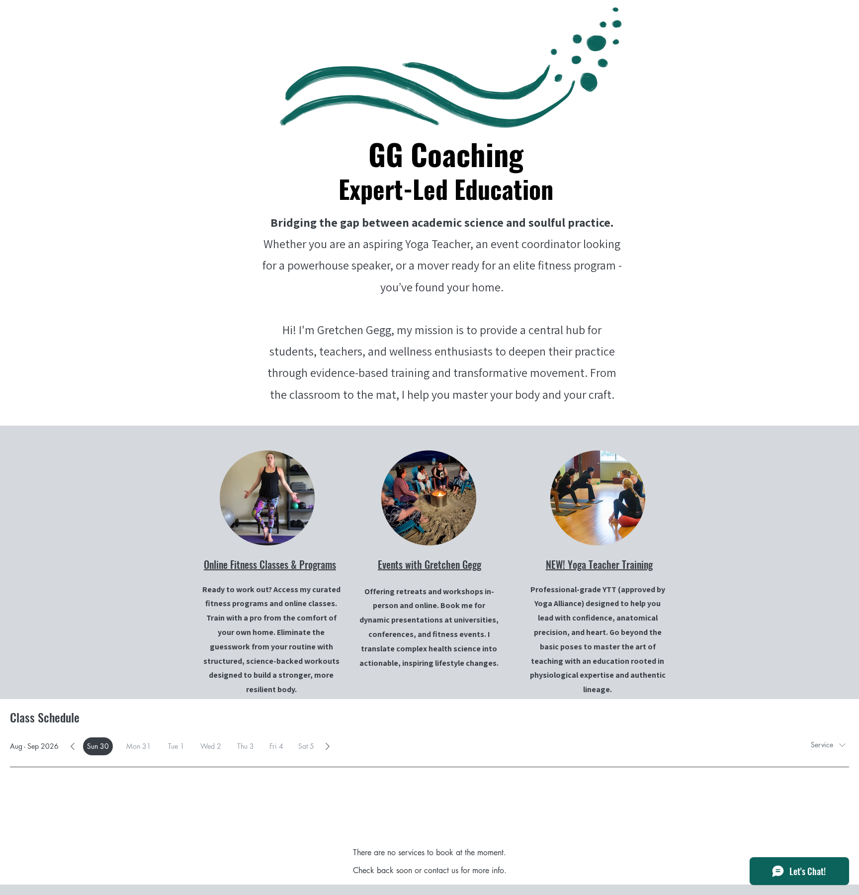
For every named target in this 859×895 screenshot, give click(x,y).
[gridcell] (98, 746)
